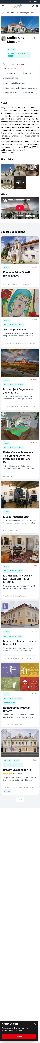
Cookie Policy (18, 1030)
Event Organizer (9, 703)
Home (6, 13)
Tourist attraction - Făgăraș (13, 384)
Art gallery (8, 760)
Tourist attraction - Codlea (17, 55)
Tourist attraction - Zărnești (13, 324)
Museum (11, 49)
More (20, 799)
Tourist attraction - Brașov (13, 570)
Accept (19, 1036)
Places (13, 13)
